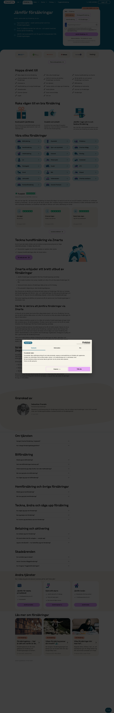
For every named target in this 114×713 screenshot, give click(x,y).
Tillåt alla (79, 369)
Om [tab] (80, 348)
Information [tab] (57, 348)
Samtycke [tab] (33, 348)
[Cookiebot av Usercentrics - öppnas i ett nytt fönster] (83, 343)
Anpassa (56, 369)
